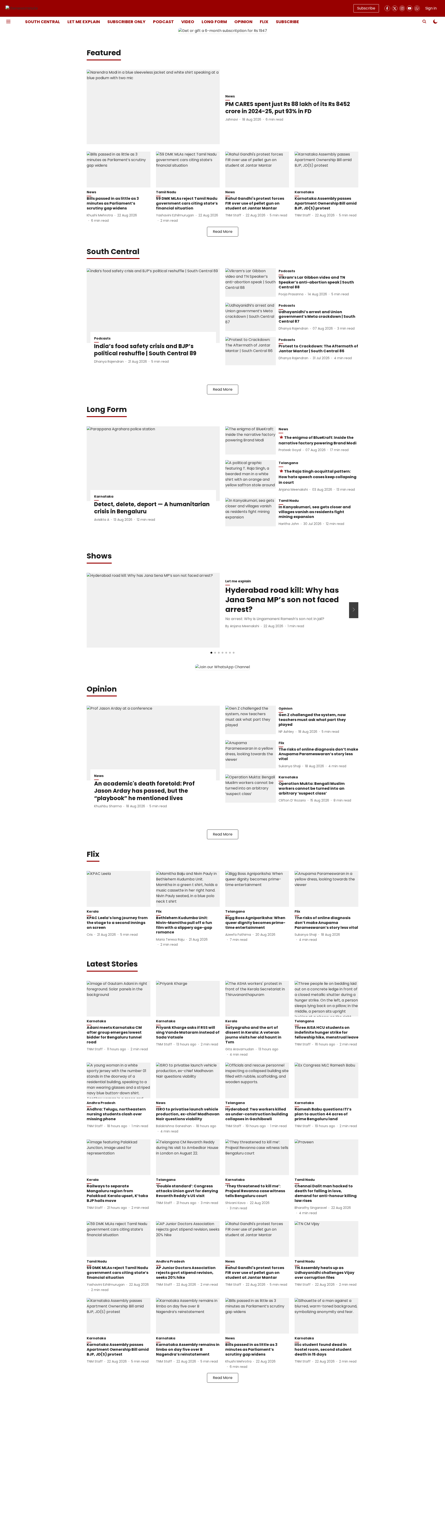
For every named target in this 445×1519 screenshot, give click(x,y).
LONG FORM (214, 22)
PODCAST (163, 22)
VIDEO (187, 22)
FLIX (264, 22)
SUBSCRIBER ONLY (126, 22)
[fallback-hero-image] (153, 107)
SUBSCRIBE (287, 22)
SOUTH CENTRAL (42, 22)
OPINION (243, 22)
